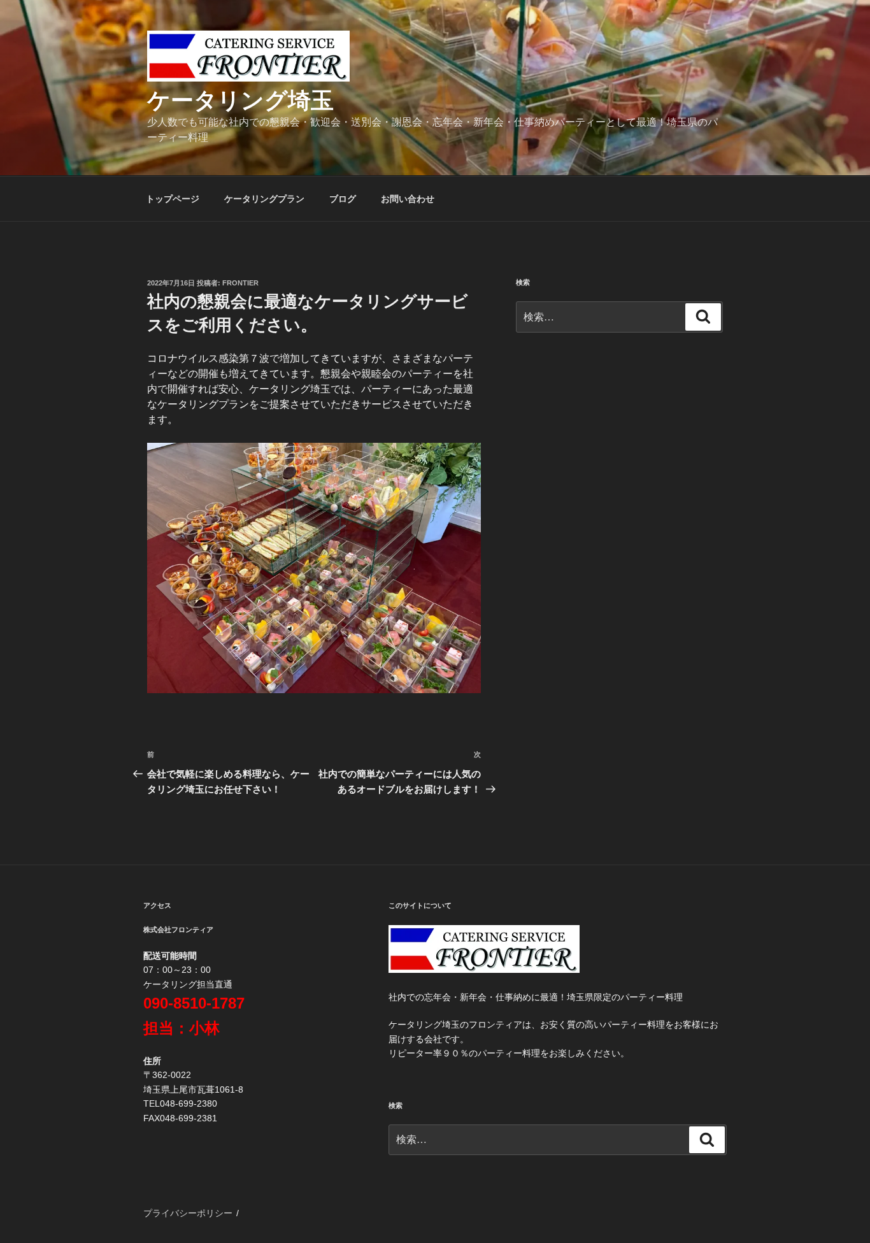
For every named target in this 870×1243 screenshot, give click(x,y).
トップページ (172, 199)
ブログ (342, 199)
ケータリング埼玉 (240, 100)
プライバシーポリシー (187, 1213)
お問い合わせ (407, 199)
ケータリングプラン (264, 199)
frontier (240, 283)
